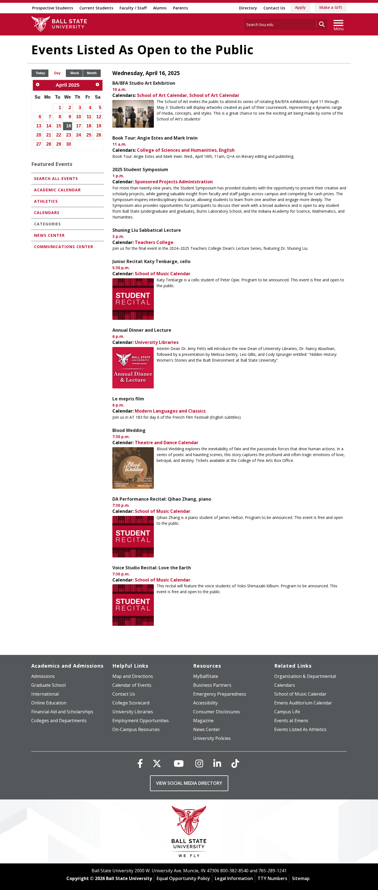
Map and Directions (132, 676)
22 (58, 135)
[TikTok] (235, 763)
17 (78, 126)
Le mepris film (128, 399)
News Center (49, 235)
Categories (47, 224)
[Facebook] (140, 763)
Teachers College (154, 242)
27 (38, 144)
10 (78, 116)
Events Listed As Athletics (300, 729)
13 (38, 126)
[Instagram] (199, 763)
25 (88, 135)
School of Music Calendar (162, 274)
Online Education (48, 703)
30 (68, 144)
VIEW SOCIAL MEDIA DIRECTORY (189, 783)
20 (38, 135)
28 (48, 144)
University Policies (212, 738)
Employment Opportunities (140, 720)
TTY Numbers (272, 878)
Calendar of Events (131, 685)
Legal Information (234, 878)
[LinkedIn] (217, 763)
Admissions (43, 676)
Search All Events (56, 178)
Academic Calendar (57, 189)
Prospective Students (52, 8)
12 (98, 116)
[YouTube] (179, 763)
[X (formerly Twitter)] (156, 763)
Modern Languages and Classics (170, 411)
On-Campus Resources (136, 729)
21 (48, 135)
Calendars (46, 212)
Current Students (96, 8)
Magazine (203, 720)
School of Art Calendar (162, 95)
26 (98, 135)
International (45, 694)
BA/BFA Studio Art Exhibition (143, 83)
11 (89, 116)
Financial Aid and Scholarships (62, 712)
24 (78, 135)
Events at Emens (291, 720)
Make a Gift (330, 7)
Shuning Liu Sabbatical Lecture (146, 230)
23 (68, 135)
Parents (180, 8)
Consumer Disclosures (216, 712)
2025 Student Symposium (140, 169)
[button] (40, 73)
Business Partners (212, 685)
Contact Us (274, 8)
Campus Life (287, 712)
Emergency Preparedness (219, 694)
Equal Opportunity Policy (183, 878)
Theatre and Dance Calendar (166, 442)
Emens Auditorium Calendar (303, 703)
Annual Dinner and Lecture (141, 330)
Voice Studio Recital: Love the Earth (151, 568)
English (227, 150)
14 (48, 126)
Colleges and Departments (59, 720)
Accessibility (205, 703)
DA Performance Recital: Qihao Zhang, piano (161, 499)
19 (98, 126)
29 (58, 144)
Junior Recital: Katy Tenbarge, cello (151, 261)
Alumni (160, 8)
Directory (248, 8)
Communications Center (63, 246)
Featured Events (51, 164)
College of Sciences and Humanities (177, 150)
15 (58, 126)
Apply (300, 7)
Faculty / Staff (133, 8)
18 (88, 126)
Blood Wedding (129, 430)
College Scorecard (130, 703)
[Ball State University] (189, 833)
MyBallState (205, 676)
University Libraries (156, 342)
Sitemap (301, 878)
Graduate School (48, 685)
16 (68, 126)
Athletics (46, 201)
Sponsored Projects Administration (174, 182)
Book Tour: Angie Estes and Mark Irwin (155, 138)
